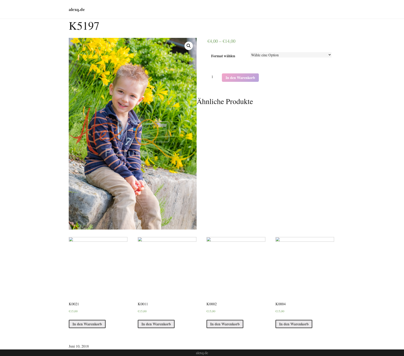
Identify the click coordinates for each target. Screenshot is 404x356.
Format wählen (223, 55)
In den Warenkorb (240, 77)
